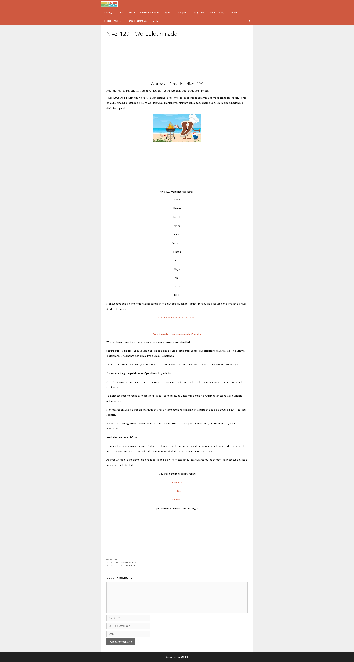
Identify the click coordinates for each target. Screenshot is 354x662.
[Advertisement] (177, 61)
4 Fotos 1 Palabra (112, 20)
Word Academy (216, 12)
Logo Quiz (199, 12)
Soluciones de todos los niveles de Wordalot (177, 334)
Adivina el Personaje (149, 12)
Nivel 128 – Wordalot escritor (123, 562)
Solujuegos (109, 12)
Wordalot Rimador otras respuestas (177, 317)
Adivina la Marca (127, 12)
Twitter (177, 490)
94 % (155, 20)
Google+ (177, 499)
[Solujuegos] (110, 4)
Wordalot (234, 12)
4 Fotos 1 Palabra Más (137, 20)
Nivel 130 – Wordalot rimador (123, 565)
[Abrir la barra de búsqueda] (249, 21)
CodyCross (183, 12)
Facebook (177, 482)
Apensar (169, 12)
